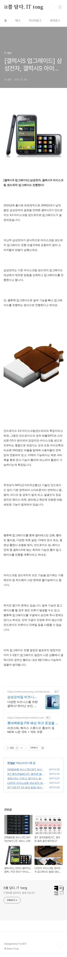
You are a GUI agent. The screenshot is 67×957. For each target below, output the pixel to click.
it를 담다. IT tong (23, 7)
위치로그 (55, 20)
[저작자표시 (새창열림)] (42, 747)
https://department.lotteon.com (25, 717)
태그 (17, 20)
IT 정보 (11, 762)
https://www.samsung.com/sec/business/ (29, 691)
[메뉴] (60, 7)
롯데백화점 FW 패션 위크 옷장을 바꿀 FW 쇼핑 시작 (33, 723)
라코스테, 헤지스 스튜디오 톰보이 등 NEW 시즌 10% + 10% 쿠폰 (30, 730)
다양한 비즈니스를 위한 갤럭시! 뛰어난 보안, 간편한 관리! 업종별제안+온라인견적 (22, 704)
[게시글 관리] (21, 748)
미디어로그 (35, 20)
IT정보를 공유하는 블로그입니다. (19, 892)
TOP (60, 945)
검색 (52, 7)
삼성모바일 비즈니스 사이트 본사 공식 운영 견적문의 (22, 697)
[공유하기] (17, 748)
